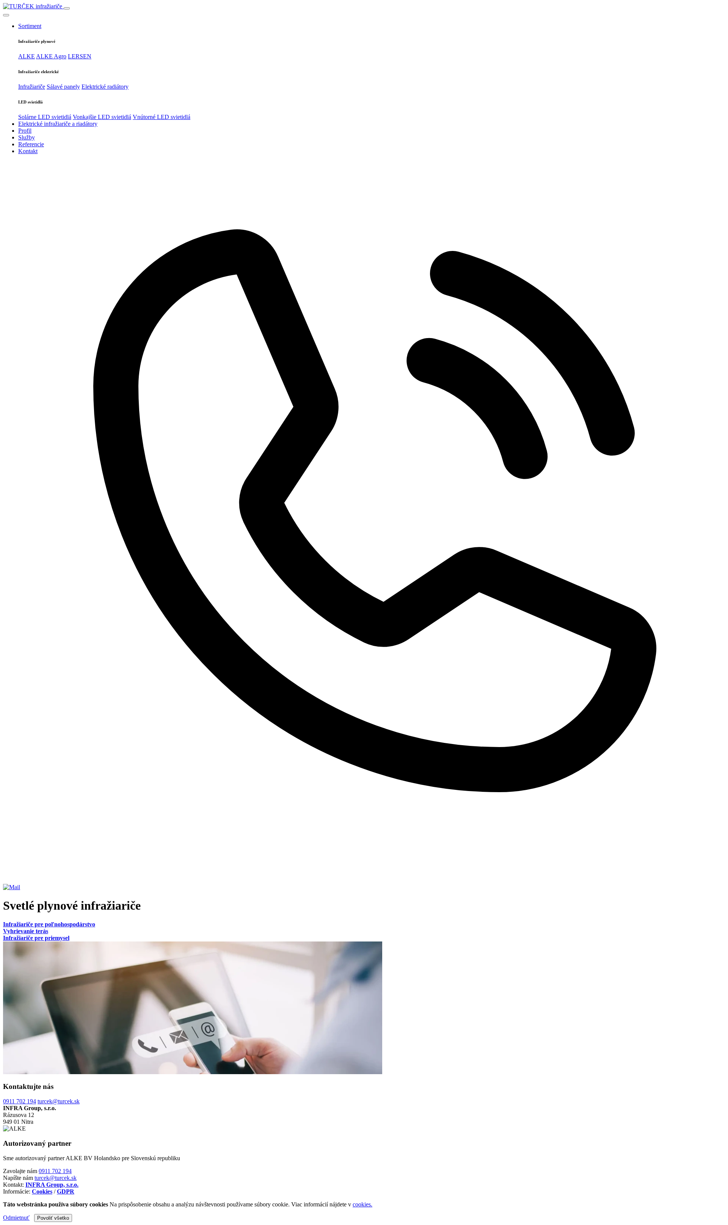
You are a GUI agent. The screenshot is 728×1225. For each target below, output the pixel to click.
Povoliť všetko (53, 1218)
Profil (24, 130)
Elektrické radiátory (105, 86)
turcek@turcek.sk (59, 1101)
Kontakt (28, 151)
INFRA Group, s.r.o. (51, 1184)
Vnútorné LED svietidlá (161, 117)
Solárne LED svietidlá (44, 117)
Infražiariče (31, 86)
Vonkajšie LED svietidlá (102, 117)
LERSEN (79, 56)
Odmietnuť (16, 1217)
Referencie (31, 144)
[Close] (6, 15)
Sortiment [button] (29, 26)
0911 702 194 (19, 1101)
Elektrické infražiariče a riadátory (57, 124)
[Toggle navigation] (67, 8)
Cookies (42, 1191)
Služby (26, 137)
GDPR (65, 1191)
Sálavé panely (63, 86)
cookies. (362, 1204)
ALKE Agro (51, 56)
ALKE (26, 56)
